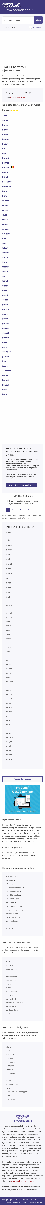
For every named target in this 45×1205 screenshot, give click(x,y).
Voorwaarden (36, 1202)
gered (5, 318)
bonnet (5, 163)
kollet (8, 651)
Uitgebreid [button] (37, 27)
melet (8, 568)
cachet (5, 200)
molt (8, 597)
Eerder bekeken (10, 27)
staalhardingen (12, 899)
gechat (5, 309)
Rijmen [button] (38, 20)
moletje (9, 605)
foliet (8, 643)
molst (8, 587)
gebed (5, 300)
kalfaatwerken (12, 914)
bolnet (8, 626)
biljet (4, 153)
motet (9, 550)
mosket (9, 750)
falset (5, 248)
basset (5, 134)
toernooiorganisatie (14, 888)
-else (8, 1080)
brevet (5, 172)
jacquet (6, 356)
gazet (5, 290)
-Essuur (9, 1058)
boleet (8, 621)
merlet (8, 673)
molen (9, 545)
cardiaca (9, 880)
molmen (9, 724)
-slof (7, 1047)
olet (7, 578)
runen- (8, 995)
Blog (9, 1202)
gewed (5, 337)
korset (5, 394)
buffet (5, 191)
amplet (9, 613)
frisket (5, 271)
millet (8, 677)
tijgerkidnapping (13, 895)
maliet (8, 660)
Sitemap (16, 1202)
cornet (5, 224)
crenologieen (11, 921)
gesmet (5, 328)
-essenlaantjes (12, 1084)
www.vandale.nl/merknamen (23, 1181)
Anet (4, 115)
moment (9, 737)
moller (8, 720)
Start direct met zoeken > (21, 485)
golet (8, 540)
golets (8, 647)
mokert (9, 699)
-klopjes (9, 1077)
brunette (6, 186)
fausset (5, 252)
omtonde (9, 925)
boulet (8, 630)
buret (5, 196)
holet (8, 554)
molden (9, 703)
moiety (9, 694)
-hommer (10, 1062)
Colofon (25, 1202)
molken (9, 712)
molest (9, 532)
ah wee (9, 928)
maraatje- (10, 1006)
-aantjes (9, 1065)
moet (8, 582)
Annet (5, 120)
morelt (8, 746)
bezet (5, 144)
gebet (5, 304)
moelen (9, 690)
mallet (8, 664)
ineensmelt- (11, 969)
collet (8, 634)
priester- (9, 988)
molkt (8, 559)
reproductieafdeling (14, 910)
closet (5, 219)
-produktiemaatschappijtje (17, 1092)
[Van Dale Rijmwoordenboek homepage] (12, 6)
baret (5, 129)
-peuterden (10, 1073)
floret (5, 262)
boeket (5, 158)
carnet (5, 210)
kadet (5, 375)
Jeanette (6, 370)
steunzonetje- (11, 973)
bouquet (6, 167)
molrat (8, 729)
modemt (9, 682)
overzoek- (10, 980)
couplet (5, 229)
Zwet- (8, 962)
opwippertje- (11, 1010)
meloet (9, 669)
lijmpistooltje (11, 876)
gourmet (6, 352)
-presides (10, 1099)
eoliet (8, 639)
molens (9, 707)
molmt (9, 573)
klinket (5, 385)
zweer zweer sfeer (13, 906)
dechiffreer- (11, 991)
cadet (5, 205)
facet (4, 243)
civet (4, 215)
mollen (8, 716)
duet (4, 238)
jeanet (5, 366)
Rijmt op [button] (7, 20)
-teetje (8, 1069)
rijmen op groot (12, 917)
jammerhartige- (12, 999)
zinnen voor (18, 98)
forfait (5, 267)
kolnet (8, 656)
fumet (5, 281)
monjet (9, 742)
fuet (4, 276)
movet (9, 564)
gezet (5, 347)
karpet (5, 380)
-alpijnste (10, 1054)
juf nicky (9, 884)
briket (5, 177)
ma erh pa (10, 902)
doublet (6, 233)
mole (8, 592)
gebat (5, 295)
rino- (8, 984)
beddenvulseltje (12, 891)
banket (5, 125)
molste (8, 733)
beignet (6, 139)
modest (9, 686)
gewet (5, 342)
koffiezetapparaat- (14, 1003)
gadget (5, 285)
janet (4, 361)
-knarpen (10, 1051)
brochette (7, 181)
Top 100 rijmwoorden (22, 779)
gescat (5, 323)
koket (5, 389)
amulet (9, 617)
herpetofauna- (12, 977)
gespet (5, 333)
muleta (9, 759)
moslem (9, 754)
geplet (5, 314)
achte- (8, 965)
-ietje (8, 1088)
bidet (4, 148)
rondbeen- (10, 1014)
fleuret (5, 257)
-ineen (8, 1095)
